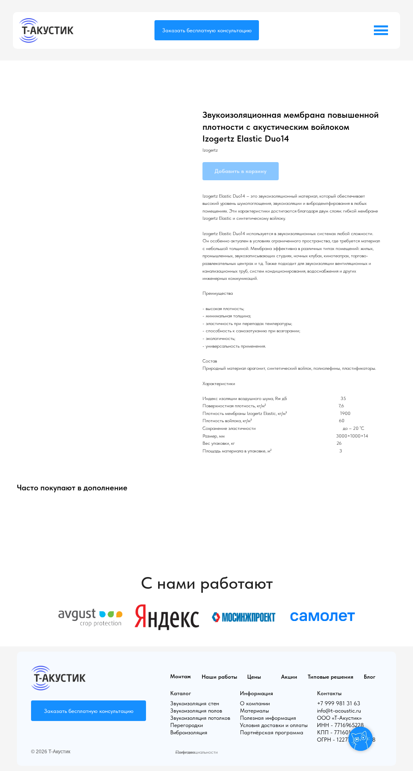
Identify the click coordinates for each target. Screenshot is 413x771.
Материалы (254, 710)
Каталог (180, 693)
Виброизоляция (188, 732)
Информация (256, 693)
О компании (255, 703)
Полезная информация (268, 718)
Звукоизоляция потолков (200, 718)
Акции (289, 676)
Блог (369, 676)
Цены (254, 676)
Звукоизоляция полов (196, 710)
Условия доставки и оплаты (274, 725)
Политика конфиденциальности (196, 752)
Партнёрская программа (271, 732)
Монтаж (180, 676)
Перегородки (186, 725)
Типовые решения (330, 676)
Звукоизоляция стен (194, 703)
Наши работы (219, 676)
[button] (206, 30)
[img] (46, 30)
